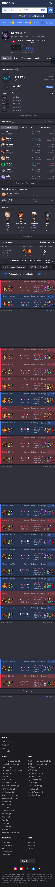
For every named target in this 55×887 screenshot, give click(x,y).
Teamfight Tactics (9, 764)
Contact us (6, 855)
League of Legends (9, 761)
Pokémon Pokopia (9, 786)
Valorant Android (34, 773)
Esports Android (34, 792)
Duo (3, 820)
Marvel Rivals (7, 789)
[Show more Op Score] (52, 261)
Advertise (31, 845)
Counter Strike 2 (8, 798)
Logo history (6, 751)
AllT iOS (31, 770)
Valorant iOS (33, 776)
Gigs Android (33, 780)
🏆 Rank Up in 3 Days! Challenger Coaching (29, 16)
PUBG (4, 776)
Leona (8, 138)
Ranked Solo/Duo (27, 127)
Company (5, 745)
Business (31, 842)
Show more (27, 691)
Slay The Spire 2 (8, 795)
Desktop (5, 814)
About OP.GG (7, 742)
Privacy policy (7, 842)
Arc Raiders (6, 792)
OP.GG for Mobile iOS (36, 764)
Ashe (8, 176)
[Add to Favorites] (29, 33)
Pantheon (9, 144)
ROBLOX (5, 780)
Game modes (24, 22)
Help (3, 848)
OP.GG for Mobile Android (38, 761)
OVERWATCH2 (7, 783)
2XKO (4, 807)
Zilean (8, 170)
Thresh (9, 163)
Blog (3, 748)
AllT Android (32, 767)
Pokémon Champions (10, 770)
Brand (8, 151)
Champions (8, 22)
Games (4, 817)
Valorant (5, 773)
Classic (38, 22)
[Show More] (14, 3)
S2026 (9, 127)
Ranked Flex (46, 127)
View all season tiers (26, 116)
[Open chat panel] (53, 60)
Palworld (5, 767)
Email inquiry (7, 852)
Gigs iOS (31, 783)
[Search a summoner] (43, 10)
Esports (5, 826)
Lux (7, 157)
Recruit (30, 848)
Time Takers (7, 811)
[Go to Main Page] (6, 3)
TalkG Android (33, 786)
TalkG (4, 823)
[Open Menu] (50, 3)
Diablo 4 (5, 804)
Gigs (3, 829)
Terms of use (7, 845)
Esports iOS (32, 795)
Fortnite (5, 801)
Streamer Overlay (9, 832)
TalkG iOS (31, 789)
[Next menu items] (42, 22)
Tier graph (28, 48)
